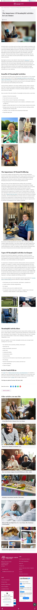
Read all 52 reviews (22, 596)
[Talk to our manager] (35, 604)
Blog (3, 10)
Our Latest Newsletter (24, 561)
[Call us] (35, 609)
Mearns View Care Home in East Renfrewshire (18, 372)
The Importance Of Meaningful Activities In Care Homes (20, 7)
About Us (21, 563)
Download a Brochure (23, 574)
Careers (20, 571)
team (4, 372)
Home (2, 7)
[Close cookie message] (12, 592)
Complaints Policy (5, 588)
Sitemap (3, 591)
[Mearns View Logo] (18, 4)
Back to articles (6, 390)
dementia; (27, 60)
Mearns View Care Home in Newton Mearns (26, 568)
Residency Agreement (5, 584)
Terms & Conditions (5, 579)
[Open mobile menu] (18, 609)
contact (12, 377)
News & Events (7, 7)
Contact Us (21, 565)
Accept (7, 604)
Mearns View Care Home (12, 194)
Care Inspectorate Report (24, 559)
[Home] (2, 609)
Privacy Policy (4, 582)
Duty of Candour (4, 586)
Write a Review (26, 598)
